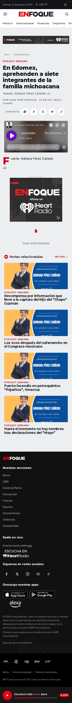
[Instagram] (27, 574)
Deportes (59, 23)
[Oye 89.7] (27, 662)
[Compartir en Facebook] (34, 112)
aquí (29, 545)
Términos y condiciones (46, 672)
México (8, 23)
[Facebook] (6, 574)
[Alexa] (15, 604)
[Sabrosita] (48, 662)
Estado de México (12, 487)
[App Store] (15, 594)
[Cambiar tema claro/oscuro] (65, 4)
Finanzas (43, 23)
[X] (17, 574)
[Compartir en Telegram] (52, 112)
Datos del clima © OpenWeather (17, 642)
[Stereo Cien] (37, 662)
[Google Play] (41, 594)
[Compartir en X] (43, 112)
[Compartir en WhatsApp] (25, 112)
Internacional (25, 23)
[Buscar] (67, 14)
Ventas (6, 672)
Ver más (60, 256)
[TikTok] (48, 574)
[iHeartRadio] (16, 553)
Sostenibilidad (11, 525)
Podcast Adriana (21, 54)
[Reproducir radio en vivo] (7, 695)
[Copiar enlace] (61, 112)
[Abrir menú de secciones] (5, 14)
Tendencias (9, 519)
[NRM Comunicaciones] (6, 662)
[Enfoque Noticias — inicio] (36, 14)
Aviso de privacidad (22, 672)
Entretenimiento (11, 513)
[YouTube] (38, 574)
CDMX (6, 481)
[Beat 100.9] (16, 662)
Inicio (6, 54)
